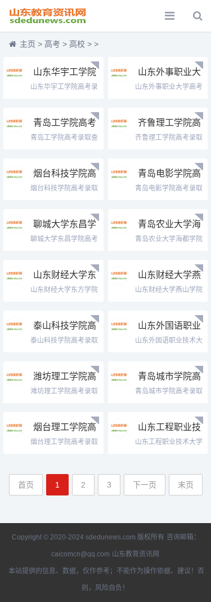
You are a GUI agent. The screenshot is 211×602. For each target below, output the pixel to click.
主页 (27, 43)
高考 (52, 43)
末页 (186, 484)
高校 (77, 43)
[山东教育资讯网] (47, 16)
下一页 (144, 484)
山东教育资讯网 (135, 554)
